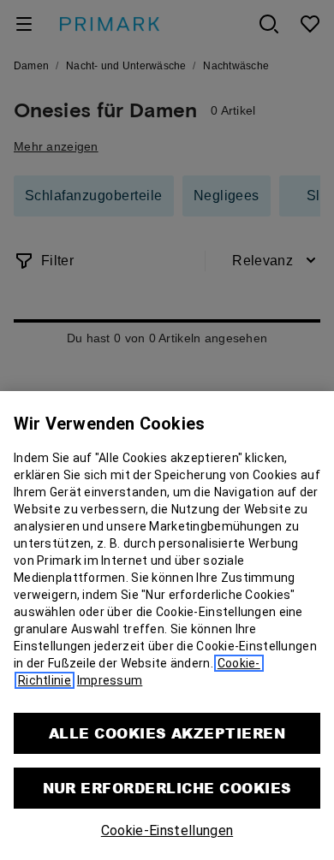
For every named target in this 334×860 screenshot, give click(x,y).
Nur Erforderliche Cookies (167, 788)
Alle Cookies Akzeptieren (167, 733)
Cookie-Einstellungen (167, 830)
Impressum (110, 680)
